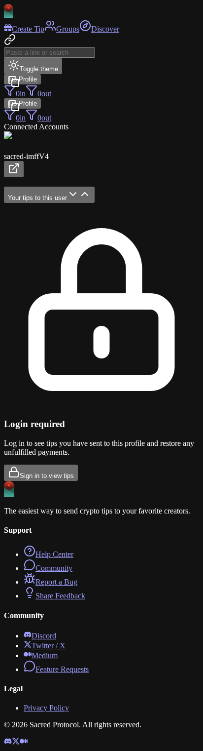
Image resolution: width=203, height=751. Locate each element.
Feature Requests (62, 669)
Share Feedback (60, 596)
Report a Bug (56, 582)
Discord (44, 636)
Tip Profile (22, 79)
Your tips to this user (37, 197)
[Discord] (8, 742)
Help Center (54, 554)
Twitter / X (49, 645)
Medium (45, 655)
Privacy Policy (46, 708)
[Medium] (24, 742)
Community (53, 568)
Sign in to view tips (47, 475)
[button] (101, 154)
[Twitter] (16, 742)
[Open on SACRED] (14, 169)
